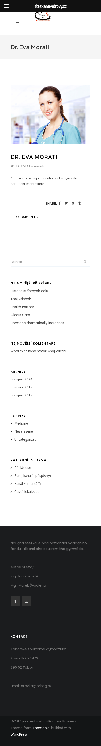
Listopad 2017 (21, 395)
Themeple (41, 728)
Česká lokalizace (26, 491)
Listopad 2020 (21, 379)
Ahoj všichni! (21, 298)
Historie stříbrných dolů (29, 290)
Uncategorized (25, 439)
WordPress (19, 734)
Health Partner (22, 306)
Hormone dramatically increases (37, 322)
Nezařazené (23, 431)
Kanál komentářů (27, 483)
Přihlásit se (22, 467)
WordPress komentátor (28, 351)
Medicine (21, 423)
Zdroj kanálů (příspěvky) (32, 475)
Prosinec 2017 (21, 387)
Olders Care (20, 314)
